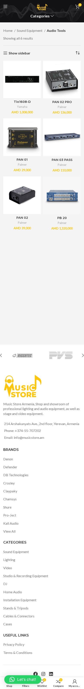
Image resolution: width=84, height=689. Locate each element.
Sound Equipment (30, 30)
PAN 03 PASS (62, 160)
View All (9, 531)
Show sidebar (19, 53)
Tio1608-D (22, 102)
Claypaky (10, 491)
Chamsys (10, 499)
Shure (7, 507)
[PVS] (61, 355)
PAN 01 (22, 160)
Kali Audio (11, 523)
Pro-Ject (9, 515)
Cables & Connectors (18, 616)
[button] (22, 679)
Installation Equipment (19, 600)
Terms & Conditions (17, 652)
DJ (5, 584)
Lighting (9, 560)
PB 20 (62, 218)
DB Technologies (15, 475)
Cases (7, 624)
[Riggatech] (22, 355)
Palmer (62, 107)
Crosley (9, 483)
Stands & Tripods (15, 608)
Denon (8, 459)
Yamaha (22, 106)
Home (8, 30)
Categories (40, 16)
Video (7, 568)
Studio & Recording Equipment (25, 576)
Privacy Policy (13, 644)
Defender (10, 467)
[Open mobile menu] (5, 6)
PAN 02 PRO (62, 102)
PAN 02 (22, 218)
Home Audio (12, 592)
